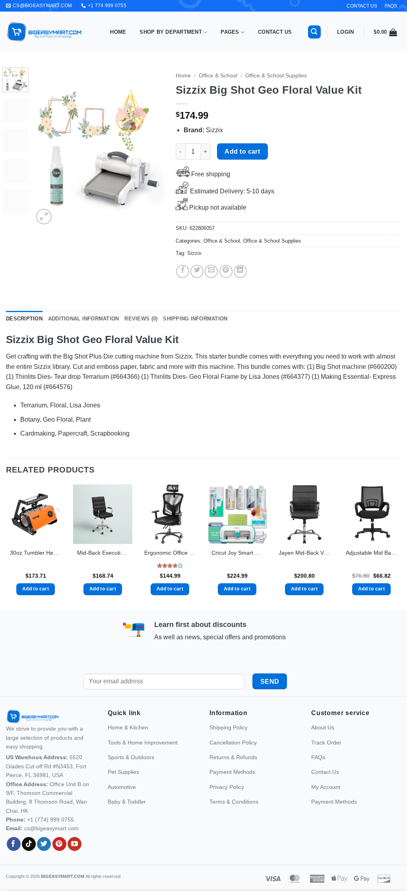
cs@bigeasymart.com (51, 845)
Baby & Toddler (127, 819)
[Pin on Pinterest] (226, 271)
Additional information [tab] (83, 319)
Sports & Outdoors (131, 774)
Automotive (122, 803)
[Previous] (46, 147)
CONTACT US (362, 6)
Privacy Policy (226, 803)
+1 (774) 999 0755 (50, 836)
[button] (314, 32)
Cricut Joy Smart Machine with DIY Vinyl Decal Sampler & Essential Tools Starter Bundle (237, 553)
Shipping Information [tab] (195, 319)
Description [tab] (24, 319)
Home (118, 32)
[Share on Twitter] (197, 271)
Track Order (326, 759)
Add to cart (242, 151)
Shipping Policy (228, 744)
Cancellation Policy (233, 759)
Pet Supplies (123, 789)
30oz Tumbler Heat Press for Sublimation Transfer (35, 553)
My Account (325, 803)
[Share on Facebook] (182, 271)
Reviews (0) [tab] (140, 319)
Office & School (218, 76)
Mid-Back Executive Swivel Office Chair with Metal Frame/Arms (102, 553)
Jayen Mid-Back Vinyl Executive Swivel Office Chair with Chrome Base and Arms (304, 553)
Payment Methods (232, 789)
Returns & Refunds (233, 774)
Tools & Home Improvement (143, 759)
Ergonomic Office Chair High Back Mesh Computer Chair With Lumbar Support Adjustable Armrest (170, 553)
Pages (230, 32)
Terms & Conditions (233, 819)
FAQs (391, 6)
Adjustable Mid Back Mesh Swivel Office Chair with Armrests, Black (371, 553)
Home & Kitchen (128, 744)
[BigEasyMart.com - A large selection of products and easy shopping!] (44, 32)
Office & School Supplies (276, 76)
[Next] (151, 147)
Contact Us (275, 32)
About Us (322, 744)
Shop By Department (171, 32)
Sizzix (194, 253)
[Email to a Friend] (211, 271)
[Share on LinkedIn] (240, 271)
